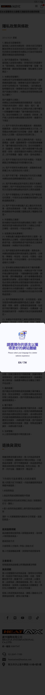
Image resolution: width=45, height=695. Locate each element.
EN (20, 362)
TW (25, 362)
